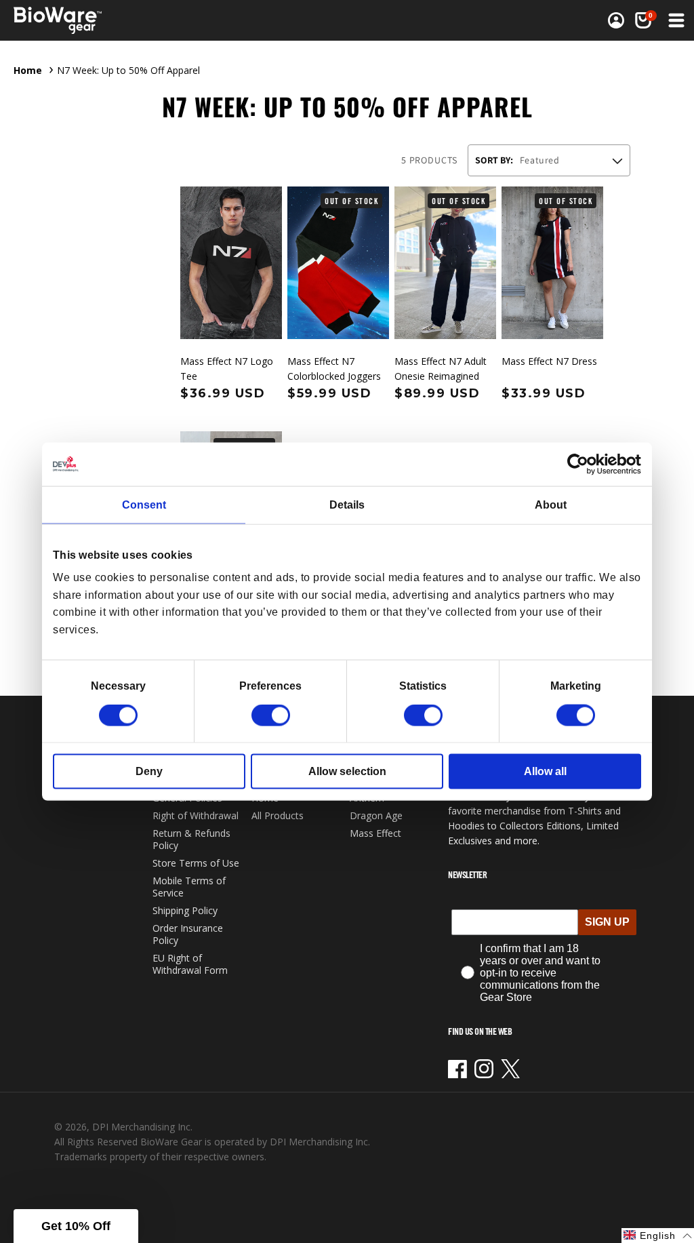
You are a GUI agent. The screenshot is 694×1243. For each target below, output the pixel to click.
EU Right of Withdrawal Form (190, 963)
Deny (149, 771)
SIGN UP (607, 922)
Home (28, 70)
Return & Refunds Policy (191, 839)
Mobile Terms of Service (189, 886)
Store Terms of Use (195, 862)
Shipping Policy (185, 910)
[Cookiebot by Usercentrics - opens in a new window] (582, 464)
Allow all (545, 771)
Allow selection (347, 771)
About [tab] (551, 504)
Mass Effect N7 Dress (549, 361)
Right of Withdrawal (195, 815)
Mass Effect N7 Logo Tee (226, 368)
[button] (643, 20)
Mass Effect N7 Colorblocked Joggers (334, 368)
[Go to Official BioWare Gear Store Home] (87, 21)
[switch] (270, 715)
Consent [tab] (144, 504)
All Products (277, 815)
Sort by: (494, 160)
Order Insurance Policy (187, 934)
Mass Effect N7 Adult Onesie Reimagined (440, 368)
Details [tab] (347, 504)
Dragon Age (376, 815)
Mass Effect (375, 833)
